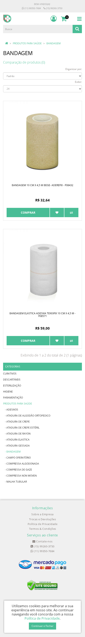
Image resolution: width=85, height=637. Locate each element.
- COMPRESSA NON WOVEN (20, 475)
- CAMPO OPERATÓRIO (17, 457)
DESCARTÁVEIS (11, 379)
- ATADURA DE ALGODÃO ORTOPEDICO (26, 415)
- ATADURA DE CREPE (16, 421)
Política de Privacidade (43, 524)
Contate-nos (44, 541)
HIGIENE (8, 391)
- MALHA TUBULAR (15, 481)
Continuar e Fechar (42, 626)
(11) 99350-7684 (32, 8)
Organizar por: (73, 69)
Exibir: (78, 82)
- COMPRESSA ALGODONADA (21, 463)
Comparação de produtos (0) (24, 62)
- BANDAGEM (12, 451)
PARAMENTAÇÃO (13, 397)
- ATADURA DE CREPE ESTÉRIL (21, 427)
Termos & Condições (42, 529)
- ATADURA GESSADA (16, 445)
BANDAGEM (53, 43)
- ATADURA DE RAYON (17, 433)
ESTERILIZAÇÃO (12, 385)
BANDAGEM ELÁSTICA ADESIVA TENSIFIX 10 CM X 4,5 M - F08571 (42, 315)
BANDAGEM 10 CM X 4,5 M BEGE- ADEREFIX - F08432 (42, 185)
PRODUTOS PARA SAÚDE (27, 43)
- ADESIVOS (10, 409)
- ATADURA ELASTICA (16, 439)
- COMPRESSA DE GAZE (17, 469)
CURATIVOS (10, 373)
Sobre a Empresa (42, 514)
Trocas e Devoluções (42, 519)
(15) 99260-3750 (53, 8)
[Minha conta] (54, 19)
